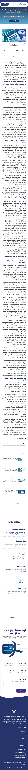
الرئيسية (23, 731)
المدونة (23, 742)
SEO (4, 127)
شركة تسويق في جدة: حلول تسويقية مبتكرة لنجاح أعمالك (11, 469)
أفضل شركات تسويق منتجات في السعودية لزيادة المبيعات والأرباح (10, 480)
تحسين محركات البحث (21, 321)
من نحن (23, 735)
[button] (13, 4)
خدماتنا (23, 738)
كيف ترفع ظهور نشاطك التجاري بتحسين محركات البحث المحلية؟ (10, 491)
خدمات (17, 719)
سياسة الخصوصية (18, 767)
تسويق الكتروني (20, 439)
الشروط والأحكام (9, 767)
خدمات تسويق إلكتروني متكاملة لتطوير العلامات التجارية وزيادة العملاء (10, 460)
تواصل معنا (22, 745)
